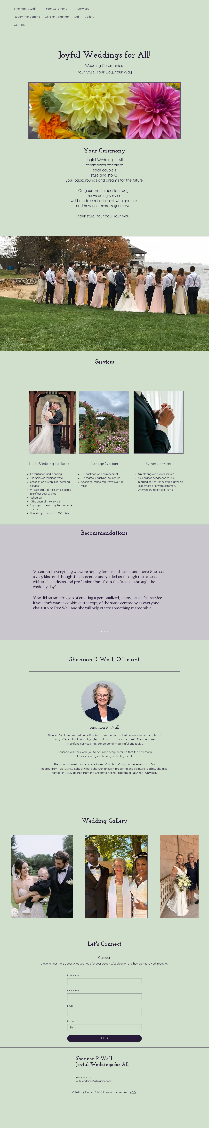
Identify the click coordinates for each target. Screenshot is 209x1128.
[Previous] (17, 591)
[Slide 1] (104, 631)
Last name (73, 990)
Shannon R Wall (94, 1058)
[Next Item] (189, 876)
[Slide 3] (107, 631)
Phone (70, 1021)
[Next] (191, 591)
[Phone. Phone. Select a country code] (72, 1028)
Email (70, 1005)
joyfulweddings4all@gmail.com (93, 1081)
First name (73, 975)
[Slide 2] (101, 631)
